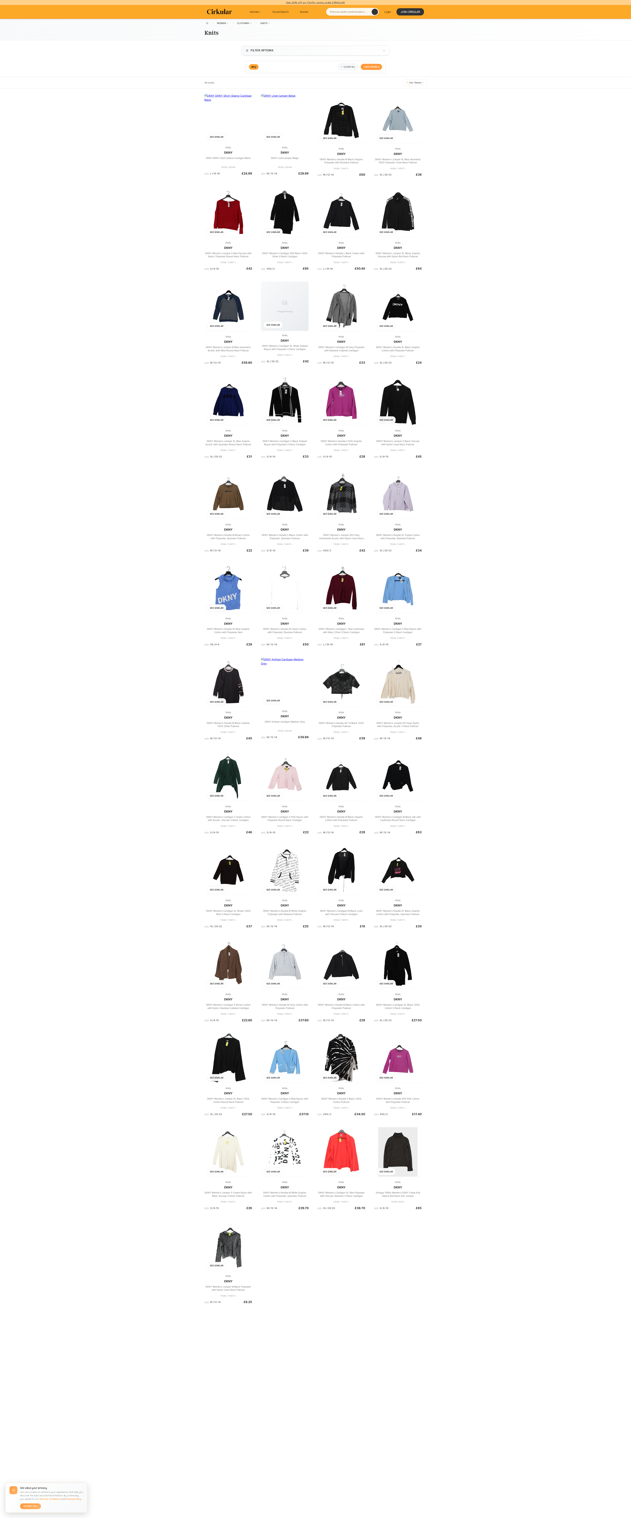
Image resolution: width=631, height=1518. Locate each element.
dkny (228, 152)
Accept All (30, 1506)
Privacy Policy (73, 1498)
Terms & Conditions (49, 1498)
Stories (304, 11)
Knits (228, 147)
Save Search (371, 66)
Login (387, 11)
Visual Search (280, 11)
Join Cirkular (410, 11)
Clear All (349, 66)
